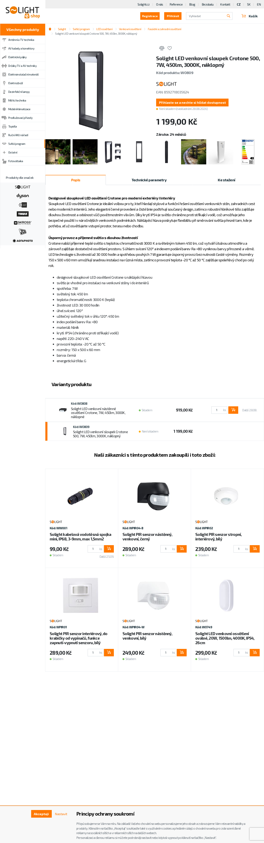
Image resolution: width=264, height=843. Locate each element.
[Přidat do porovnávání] (161, 49)
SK (249, 4)
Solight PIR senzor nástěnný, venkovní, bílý (147, 635)
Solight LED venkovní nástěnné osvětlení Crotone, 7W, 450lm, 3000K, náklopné (98, 413)
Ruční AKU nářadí (18, 135)
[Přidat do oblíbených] (169, 49)
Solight (62, 29)
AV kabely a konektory (21, 48)
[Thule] (22, 213)
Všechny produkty (22, 29)
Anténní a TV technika (21, 39)
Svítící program (16, 143)
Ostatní (12, 152)
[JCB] (22, 231)
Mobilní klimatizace (19, 109)
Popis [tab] (75, 180)
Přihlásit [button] (173, 16)
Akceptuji (41, 814)
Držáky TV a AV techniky (22, 65)
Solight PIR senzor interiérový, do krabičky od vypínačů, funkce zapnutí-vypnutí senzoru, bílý (78, 638)
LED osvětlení (104, 29)
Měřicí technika (17, 100)
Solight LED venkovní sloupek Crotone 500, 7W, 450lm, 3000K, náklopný (100, 434)
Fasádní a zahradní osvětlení (164, 29)
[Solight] (22, 186)
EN (259, 4)
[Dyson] (22, 195)
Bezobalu (207, 4)
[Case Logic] (22, 204)
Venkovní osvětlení (130, 29)
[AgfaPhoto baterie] (22, 240)
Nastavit (61, 814)
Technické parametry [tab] (149, 180)
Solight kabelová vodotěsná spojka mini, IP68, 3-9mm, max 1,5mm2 (80, 536)
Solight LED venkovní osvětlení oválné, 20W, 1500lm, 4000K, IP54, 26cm (224, 638)
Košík (253, 16)
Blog (192, 4)
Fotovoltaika (15, 161)
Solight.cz (144, 4)
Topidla (12, 126)
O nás (159, 4)
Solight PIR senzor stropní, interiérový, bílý (218, 536)
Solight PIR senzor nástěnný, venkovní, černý (147, 536)
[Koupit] (233, 410)
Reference (176, 4)
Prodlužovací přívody (20, 117)
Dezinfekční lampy (18, 91)
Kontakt (225, 4)
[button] (192, 102)
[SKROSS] (22, 222)
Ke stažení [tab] (226, 180)
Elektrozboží (15, 83)
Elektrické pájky (17, 57)
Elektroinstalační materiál (23, 74)
